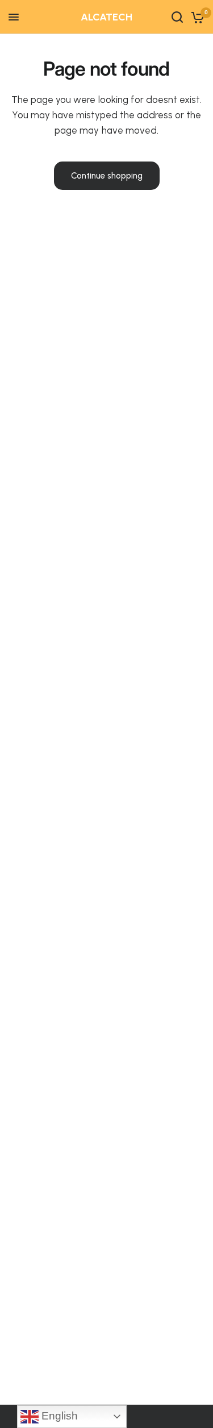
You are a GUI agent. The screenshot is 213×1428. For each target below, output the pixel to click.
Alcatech (106, 17)
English (58, 1416)
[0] (195, 17)
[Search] (177, 17)
